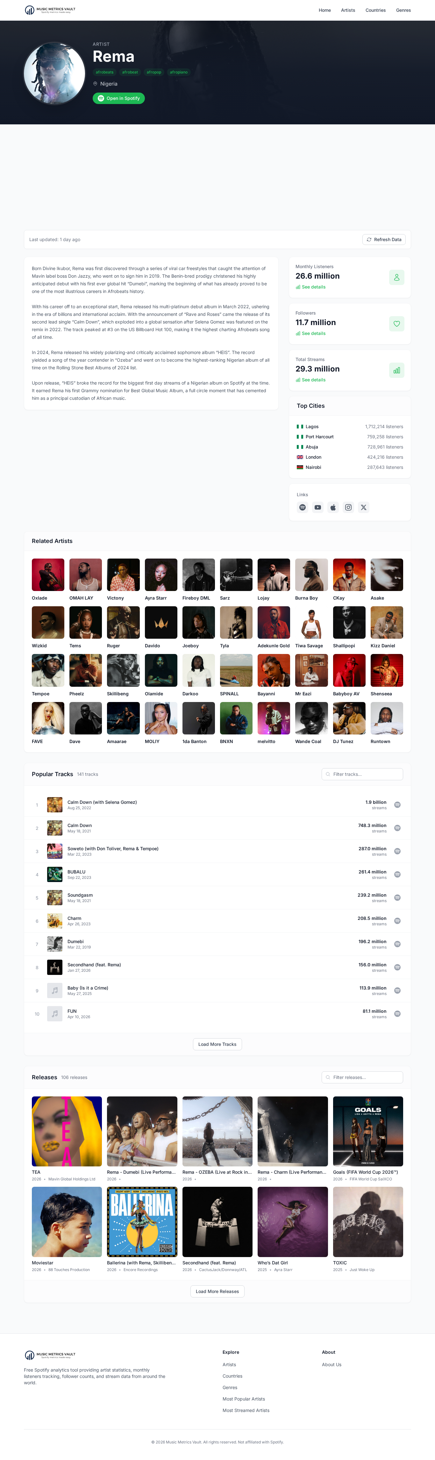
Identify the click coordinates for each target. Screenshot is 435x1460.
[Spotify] (302, 507)
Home (325, 10)
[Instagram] (348, 507)
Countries (376, 10)
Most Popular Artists (244, 1398)
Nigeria (109, 83)
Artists (348, 10)
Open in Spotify (123, 98)
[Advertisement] (217, 172)
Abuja (312, 446)
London (313, 457)
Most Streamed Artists (246, 1410)
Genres (403, 10)
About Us (331, 1364)
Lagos (312, 426)
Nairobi (313, 467)
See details (314, 286)
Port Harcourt (320, 436)
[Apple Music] (333, 507)
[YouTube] (318, 507)
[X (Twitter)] (363, 507)
